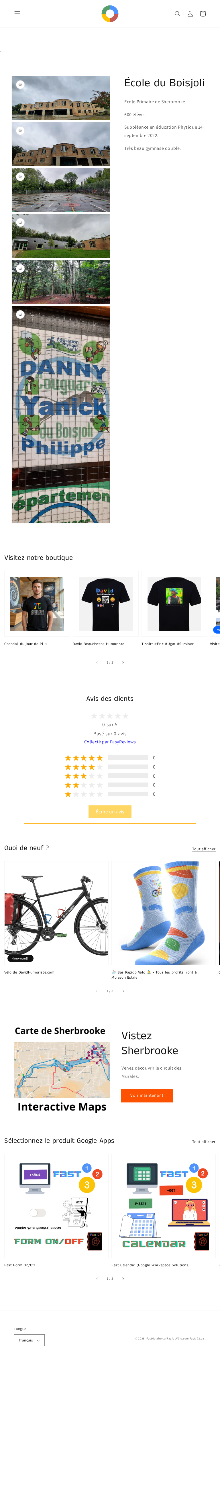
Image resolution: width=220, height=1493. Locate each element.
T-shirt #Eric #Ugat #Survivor (168, 644)
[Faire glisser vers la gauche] (97, 662)
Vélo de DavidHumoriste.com (29, 972)
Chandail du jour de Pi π (25, 644)
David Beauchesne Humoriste (99, 644)
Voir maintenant (147, 1095)
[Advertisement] (110, 1427)
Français (26, 1340)
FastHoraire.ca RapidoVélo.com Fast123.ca (175, 1338)
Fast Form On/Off (20, 1265)
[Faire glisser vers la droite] (123, 662)
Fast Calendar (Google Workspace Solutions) (150, 1265)
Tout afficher (204, 848)
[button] (17, 13)
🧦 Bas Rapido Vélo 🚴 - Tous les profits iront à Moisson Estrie (154, 975)
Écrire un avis (110, 811)
